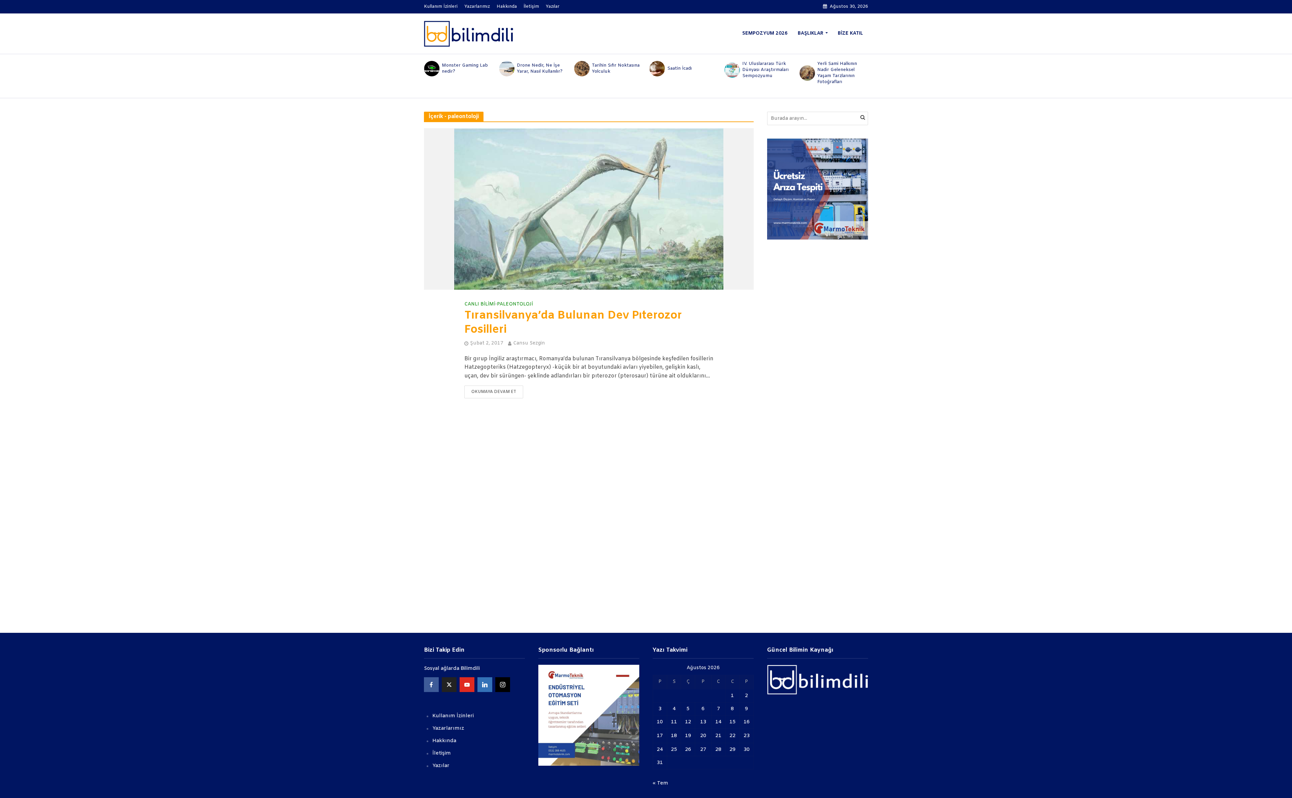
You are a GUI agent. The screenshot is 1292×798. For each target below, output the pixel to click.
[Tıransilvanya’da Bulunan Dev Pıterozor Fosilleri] (588, 208)
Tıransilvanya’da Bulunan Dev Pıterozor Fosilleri (573, 323)
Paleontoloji (515, 304)
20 (703, 735)
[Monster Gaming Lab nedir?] (431, 68)
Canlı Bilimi (479, 304)
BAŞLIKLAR (810, 33)
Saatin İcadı (679, 68)
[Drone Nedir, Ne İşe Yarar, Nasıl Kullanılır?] (506, 68)
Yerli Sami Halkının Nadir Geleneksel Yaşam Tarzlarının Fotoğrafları (837, 73)
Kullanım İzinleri (441, 6)
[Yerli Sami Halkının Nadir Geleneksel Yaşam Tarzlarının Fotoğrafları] (807, 73)
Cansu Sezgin (529, 343)
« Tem (660, 783)
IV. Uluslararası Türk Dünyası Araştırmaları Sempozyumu (765, 70)
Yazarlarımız (477, 6)
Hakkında (507, 6)
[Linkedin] (484, 684)
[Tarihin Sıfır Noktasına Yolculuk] (581, 68)
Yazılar (553, 6)
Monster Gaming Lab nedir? (465, 68)
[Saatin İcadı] (656, 68)
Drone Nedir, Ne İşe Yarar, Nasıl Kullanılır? (540, 68)
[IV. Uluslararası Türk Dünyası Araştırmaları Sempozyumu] (731, 70)
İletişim (531, 6)
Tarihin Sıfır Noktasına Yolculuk (616, 68)
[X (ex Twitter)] (449, 684)
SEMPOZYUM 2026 (765, 33)
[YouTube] (467, 684)
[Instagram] (502, 684)
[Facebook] (431, 684)
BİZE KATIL (850, 33)
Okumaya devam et (493, 392)
